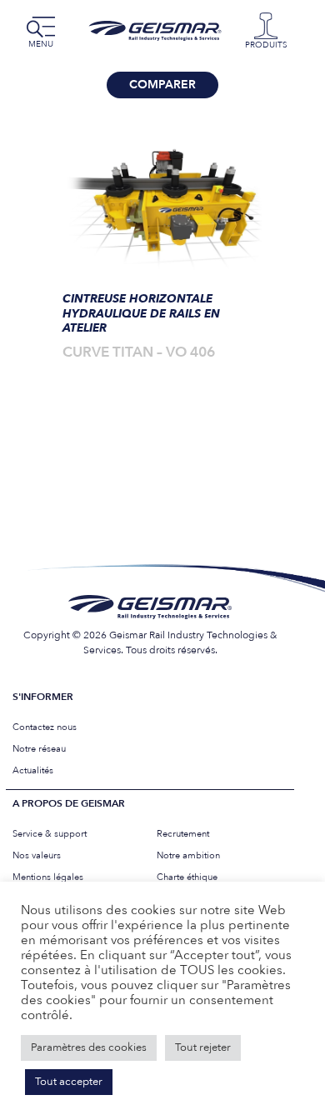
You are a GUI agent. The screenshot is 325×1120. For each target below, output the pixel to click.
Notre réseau (39, 748)
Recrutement (183, 834)
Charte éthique (187, 877)
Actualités (32, 770)
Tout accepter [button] (68, 1081)
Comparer (162, 84)
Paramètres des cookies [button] (89, 1047)
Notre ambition (188, 855)
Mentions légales (47, 877)
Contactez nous (44, 727)
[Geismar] (158, 31)
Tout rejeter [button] (203, 1047)
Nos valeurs (36, 855)
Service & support (49, 834)
